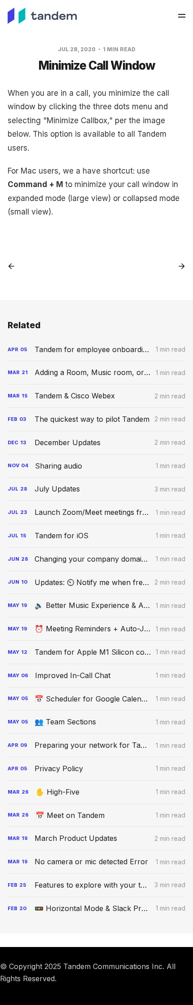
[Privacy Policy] (96, 768)
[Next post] (178, 266)
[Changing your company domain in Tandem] (96, 559)
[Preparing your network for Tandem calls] (96, 745)
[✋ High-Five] (96, 792)
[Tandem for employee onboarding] (96, 349)
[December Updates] (96, 442)
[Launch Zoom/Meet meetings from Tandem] (96, 512)
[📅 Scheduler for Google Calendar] (96, 699)
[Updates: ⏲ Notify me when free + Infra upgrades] (96, 582)
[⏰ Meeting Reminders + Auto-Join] (96, 628)
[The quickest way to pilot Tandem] (96, 419)
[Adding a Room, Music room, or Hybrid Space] (96, 372)
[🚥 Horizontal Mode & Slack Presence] (96, 908)
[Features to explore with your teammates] (96, 885)
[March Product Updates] (96, 838)
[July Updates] (96, 489)
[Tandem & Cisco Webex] (96, 395)
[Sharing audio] (96, 466)
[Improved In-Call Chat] (96, 675)
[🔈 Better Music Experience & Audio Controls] (96, 605)
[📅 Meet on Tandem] (96, 815)
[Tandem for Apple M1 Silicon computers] (96, 652)
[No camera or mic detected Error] (96, 861)
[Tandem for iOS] (96, 535)
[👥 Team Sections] (96, 721)
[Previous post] (14, 266)
